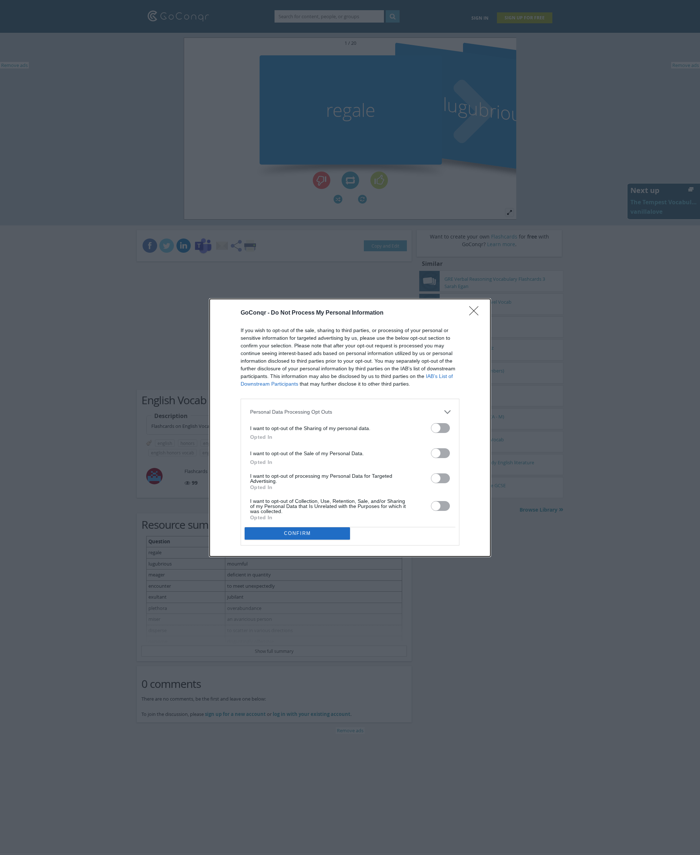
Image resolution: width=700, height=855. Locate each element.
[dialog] (350, 427)
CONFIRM (297, 533)
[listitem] (350, 412)
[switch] (440, 428)
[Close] (476, 313)
